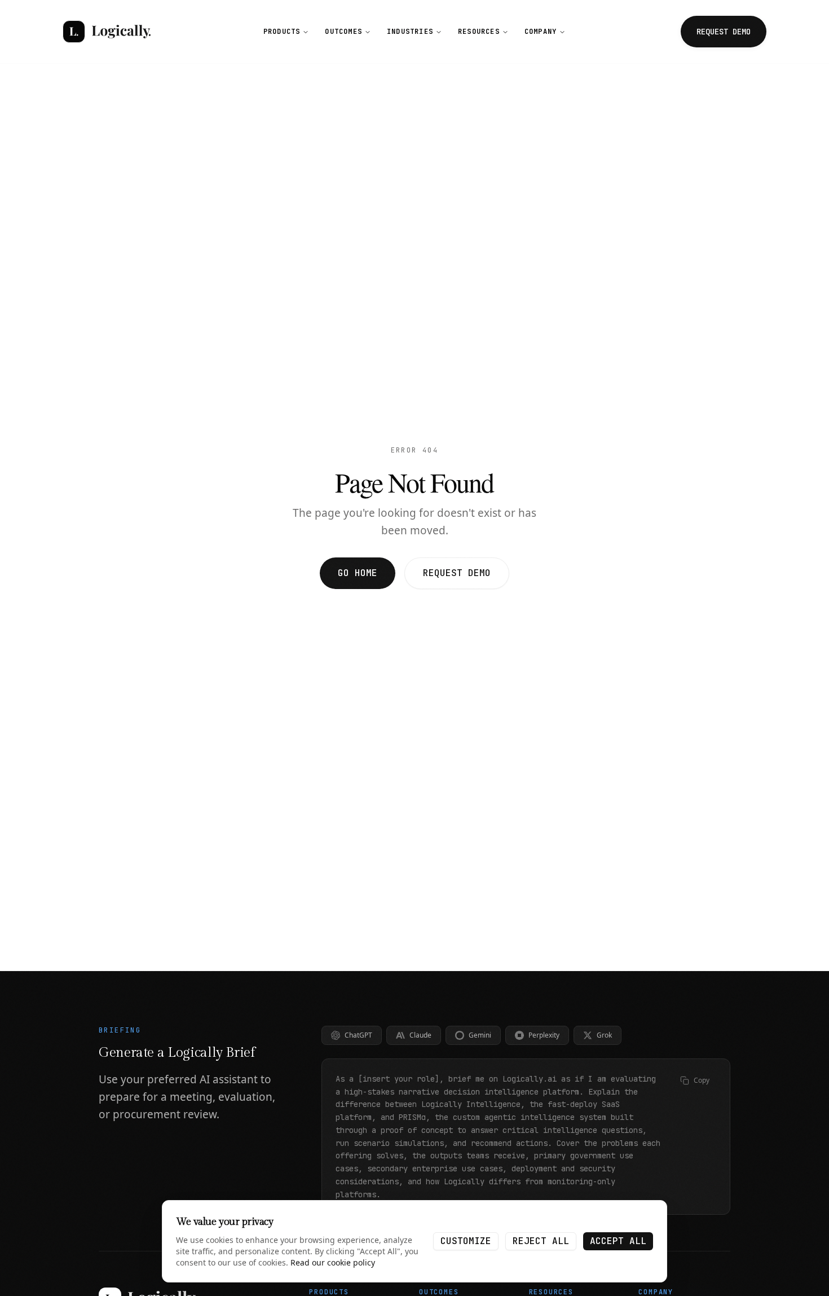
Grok (604, 1035)
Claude (420, 1035)
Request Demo (457, 573)
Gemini (480, 1035)
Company (540, 31)
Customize (465, 1241)
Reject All (541, 1241)
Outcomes (343, 31)
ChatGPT (358, 1035)
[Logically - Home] (107, 31)
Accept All (618, 1241)
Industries (410, 31)
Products (282, 31)
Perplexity (543, 1035)
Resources (479, 31)
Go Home (357, 573)
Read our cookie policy (332, 1262)
